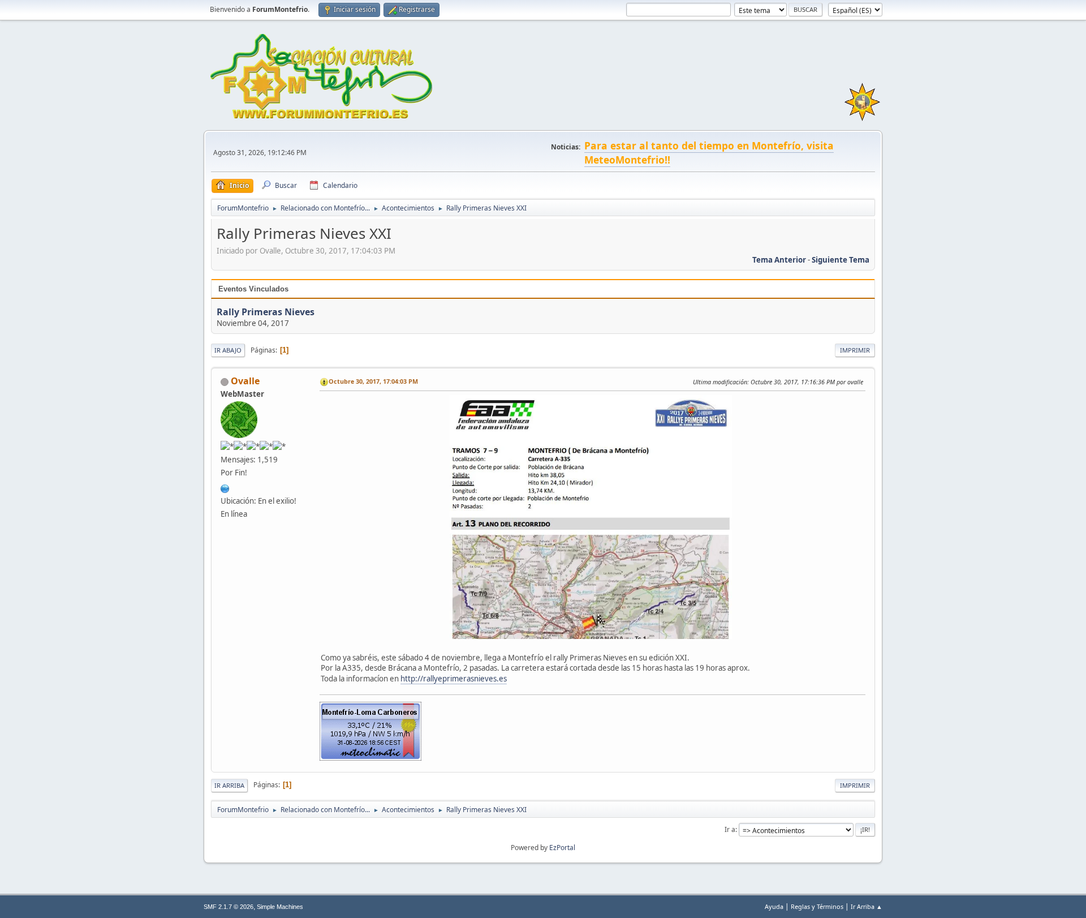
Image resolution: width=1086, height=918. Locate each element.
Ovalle (245, 381)
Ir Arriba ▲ (866, 906)
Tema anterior (779, 260)
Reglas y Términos (817, 906)
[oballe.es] (225, 487)
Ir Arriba (229, 785)
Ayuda (774, 906)
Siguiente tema (840, 260)
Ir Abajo (228, 350)
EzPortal (562, 847)
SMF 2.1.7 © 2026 (228, 906)
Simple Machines (280, 906)
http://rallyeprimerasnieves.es (453, 679)
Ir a (730, 829)
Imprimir (855, 350)
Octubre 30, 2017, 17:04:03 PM (373, 381)
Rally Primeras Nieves (265, 312)
